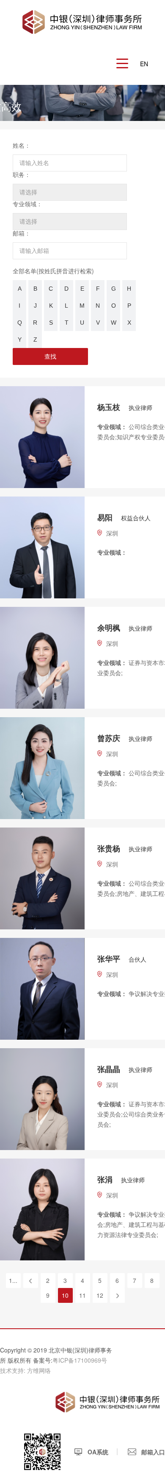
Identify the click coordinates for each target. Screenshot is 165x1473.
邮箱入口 (152, 1451)
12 (99, 1295)
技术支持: (12, 1370)
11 (82, 1295)
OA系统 (97, 1451)
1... (13, 1280)
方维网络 (39, 1370)
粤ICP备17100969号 (79, 1360)
